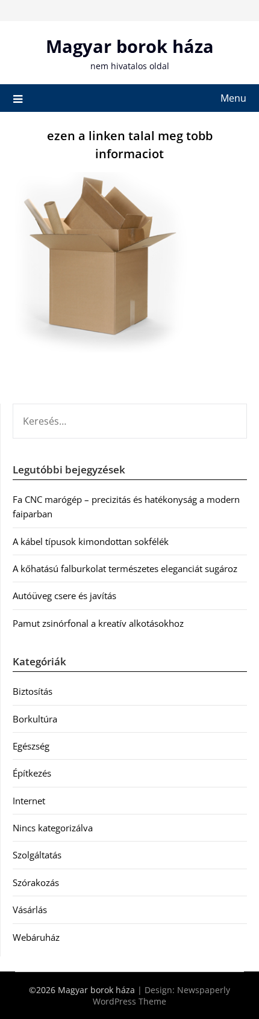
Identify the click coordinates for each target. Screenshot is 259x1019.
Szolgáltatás (37, 855)
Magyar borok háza (130, 46)
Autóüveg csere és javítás (64, 596)
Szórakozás (36, 882)
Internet (29, 801)
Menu (233, 98)
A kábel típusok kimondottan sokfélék (91, 541)
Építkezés (32, 773)
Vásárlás (30, 910)
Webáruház (36, 937)
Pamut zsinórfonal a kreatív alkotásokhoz (98, 623)
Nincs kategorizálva (53, 828)
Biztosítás (32, 691)
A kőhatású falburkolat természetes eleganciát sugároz (125, 568)
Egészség (31, 746)
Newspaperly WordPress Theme (161, 995)
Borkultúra (35, 719)
